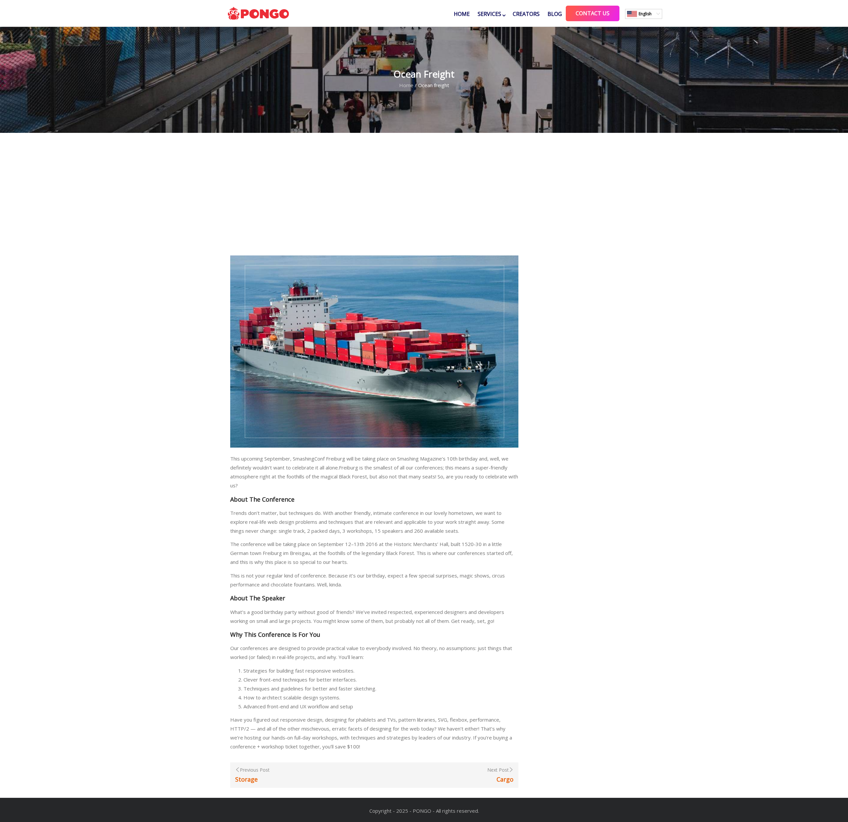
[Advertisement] (424, 194)
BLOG (555, 14)
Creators (526, 14)
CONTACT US (593, 13)
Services (489, 14)
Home (462, 14)
